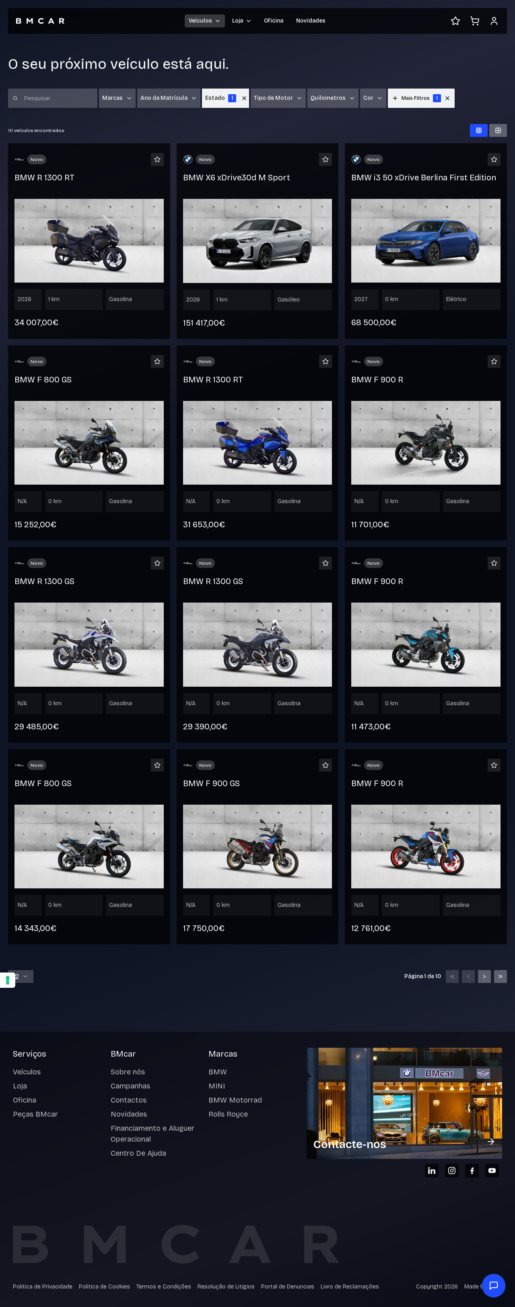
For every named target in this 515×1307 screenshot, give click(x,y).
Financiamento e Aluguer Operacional (152, 1134)
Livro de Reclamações (350, 1286)
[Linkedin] (432, 1170)
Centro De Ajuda (138, 1153)
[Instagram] (452, 1170)
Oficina (273, 20)
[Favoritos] (455, 21)
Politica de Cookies (104, 1286)
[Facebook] (472, 1170)
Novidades (310, 20)
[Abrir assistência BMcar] (493, 1285)
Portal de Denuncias (287, 1286)
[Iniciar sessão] (494, 21)
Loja (20, 1086)
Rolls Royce (228, 1114)
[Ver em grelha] (479, 130)
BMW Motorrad (235, 1100)
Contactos (128, 1100)
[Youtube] (492, 1170)
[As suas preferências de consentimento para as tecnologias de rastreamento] (7, 980)
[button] (447, 98)
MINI (216, 1086)
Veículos (27, 1071)
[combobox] (20, 976)
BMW (217, 1071)
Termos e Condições (163, 1286)
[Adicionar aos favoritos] (157, 159)
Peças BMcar (35, 1114)
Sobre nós (128, 1071)
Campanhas (130, 1086)
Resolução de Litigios (226, 1286)
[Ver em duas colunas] (498, 130)
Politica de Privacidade (42, 1286)
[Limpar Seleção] (244, 98)
